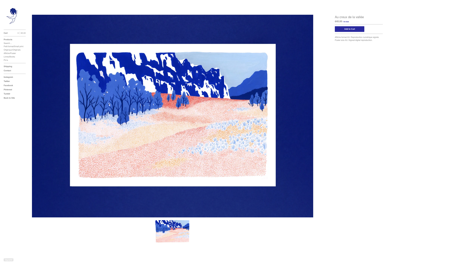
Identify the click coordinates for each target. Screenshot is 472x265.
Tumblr (7, 93)
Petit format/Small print (13, 46)
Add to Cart (349, 29)
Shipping (8, 66)
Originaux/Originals (12, 49)
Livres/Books (9, 56)
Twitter (7, 81)
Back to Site (9, 97)
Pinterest (8, 89)
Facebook (8, 85)
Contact (7, 70)
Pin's (6, 60)
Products (8, 39)
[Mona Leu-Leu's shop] (13, 16)
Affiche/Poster (10, 53)
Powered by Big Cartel (8, 259)
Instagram (8, 77)
